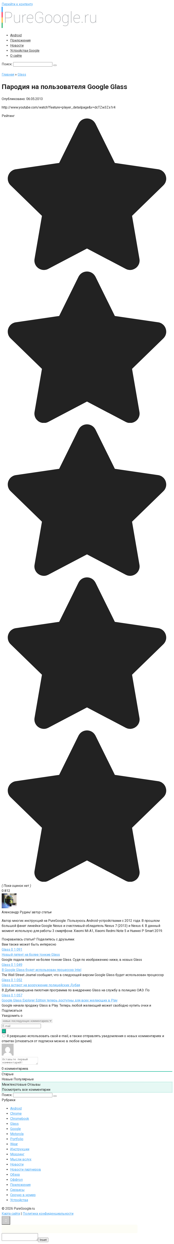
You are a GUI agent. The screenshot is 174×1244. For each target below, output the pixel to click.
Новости (17, 45)
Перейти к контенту (17, 4)
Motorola (17, 1134)
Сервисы (17, 1190)
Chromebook (19, 1119)
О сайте (16, 56)
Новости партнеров (25, 1169)
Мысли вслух (20, 1159)
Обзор (15, 1175)
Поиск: (7, 64)
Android (16, 35)
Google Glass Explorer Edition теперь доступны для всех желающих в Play (60, 1000)
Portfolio (16, 1139)
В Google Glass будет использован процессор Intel (41, 970)
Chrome (16, 1114)
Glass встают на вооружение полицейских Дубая (41, 985)
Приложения (20, 40)
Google (15, 1129)
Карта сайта (11, 1214)
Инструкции (19, 1149)
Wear (14, 1144)
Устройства (19, 1200)
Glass (14, 1124)
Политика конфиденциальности (48, 1214)
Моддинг (17, 1154)
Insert (43, 1239)
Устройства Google (24, 51)
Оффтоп (16, 1180)
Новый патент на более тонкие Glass (31, 955)
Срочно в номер (23, 1195)
